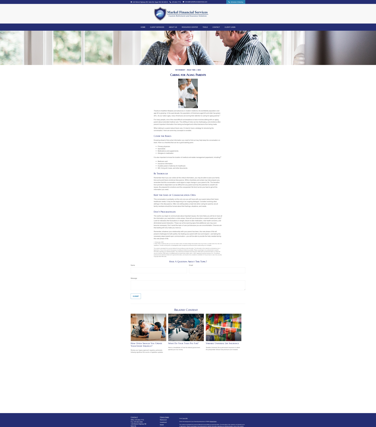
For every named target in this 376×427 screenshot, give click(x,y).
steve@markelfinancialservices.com (196, 2)
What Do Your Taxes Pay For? (183, 343)
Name (133, 265)
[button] (143, 27)
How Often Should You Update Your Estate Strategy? (146, 344)
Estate (162, 425)
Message (134, 278)
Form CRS (185, 418)
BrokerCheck (213, 421)
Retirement (163, 420)
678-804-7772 (176, 2)
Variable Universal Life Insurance (222, 343)
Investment (163, 422)
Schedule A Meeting (237, 2)
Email (191, 265)
